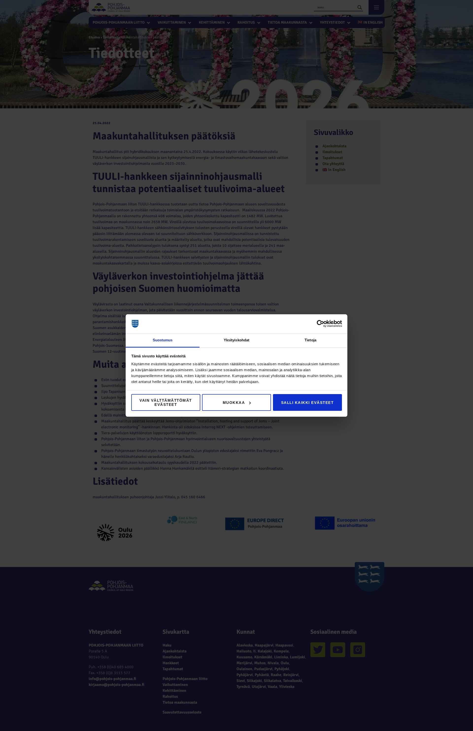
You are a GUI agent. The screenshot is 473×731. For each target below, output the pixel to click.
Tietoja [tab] (310, 340)
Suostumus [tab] (163, 340)
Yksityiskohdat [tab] (236, 340)
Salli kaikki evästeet (307, 402)
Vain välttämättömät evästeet (165, 402)
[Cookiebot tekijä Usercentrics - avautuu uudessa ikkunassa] (320, 324)
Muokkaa (234, 402)
